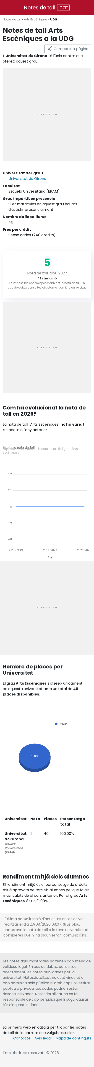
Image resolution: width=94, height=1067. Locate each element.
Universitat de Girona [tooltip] (27, 178)
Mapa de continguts (73, 1038)
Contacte (22, 1038)
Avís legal (43, 1038)
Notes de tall (12, 19)
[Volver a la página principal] (47, 7)
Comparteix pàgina (70, 48)
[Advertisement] (47, 114)
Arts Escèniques (35, 19)
